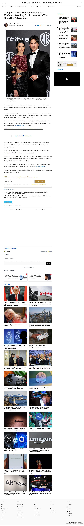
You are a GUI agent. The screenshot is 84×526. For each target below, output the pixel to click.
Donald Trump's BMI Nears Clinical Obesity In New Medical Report (64, 37)
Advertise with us (37, 514)
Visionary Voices (20, 504)
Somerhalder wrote (19, 125)
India (51, 506)
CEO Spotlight (20, 514)
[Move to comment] (50, 25)
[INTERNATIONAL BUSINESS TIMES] (42, 3)
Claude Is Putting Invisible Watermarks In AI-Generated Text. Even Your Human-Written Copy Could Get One (15, 493)
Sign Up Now (70, 65)
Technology (38, 6)
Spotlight (19, 510)
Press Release (20, 512)
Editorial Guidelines (40, 209)
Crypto (32, 6)
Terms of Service (34, 184)
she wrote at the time (41, 166)
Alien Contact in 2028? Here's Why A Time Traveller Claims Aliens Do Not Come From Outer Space (39, 325)
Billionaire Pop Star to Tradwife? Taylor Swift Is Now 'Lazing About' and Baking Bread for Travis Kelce (40, 472)
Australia (52, 504)
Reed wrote (10, 152)
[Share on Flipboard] (43, 25)
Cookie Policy (36, 512)
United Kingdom (53, 510)
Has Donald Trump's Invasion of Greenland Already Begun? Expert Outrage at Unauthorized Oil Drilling (14, 409)
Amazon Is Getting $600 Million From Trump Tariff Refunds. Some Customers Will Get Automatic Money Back (39, 450)
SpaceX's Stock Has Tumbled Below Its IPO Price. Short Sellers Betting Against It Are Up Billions (40, 493)
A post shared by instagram (23, 135)
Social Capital (20, 506)
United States (52, 512)
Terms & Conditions (37, 508)
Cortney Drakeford (14, 23)
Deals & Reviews (51, 6)
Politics (11, 6)
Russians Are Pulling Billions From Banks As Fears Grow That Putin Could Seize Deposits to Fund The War (40, 304)
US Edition (79, 6)
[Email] (48, 25)
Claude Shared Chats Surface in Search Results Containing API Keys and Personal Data (14, 472)
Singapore (52, 508)
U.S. (2, 6)
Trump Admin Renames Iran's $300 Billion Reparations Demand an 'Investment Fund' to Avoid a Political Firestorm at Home (15, 304)
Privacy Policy (42, 184)
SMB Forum (19, 508)
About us (35, 504)
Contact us (36, 506)
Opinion (44, 6)
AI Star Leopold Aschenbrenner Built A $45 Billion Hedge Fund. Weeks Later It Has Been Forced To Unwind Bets (15, 347)
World (6, 6)
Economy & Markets (19, 6)
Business (27, 6)
